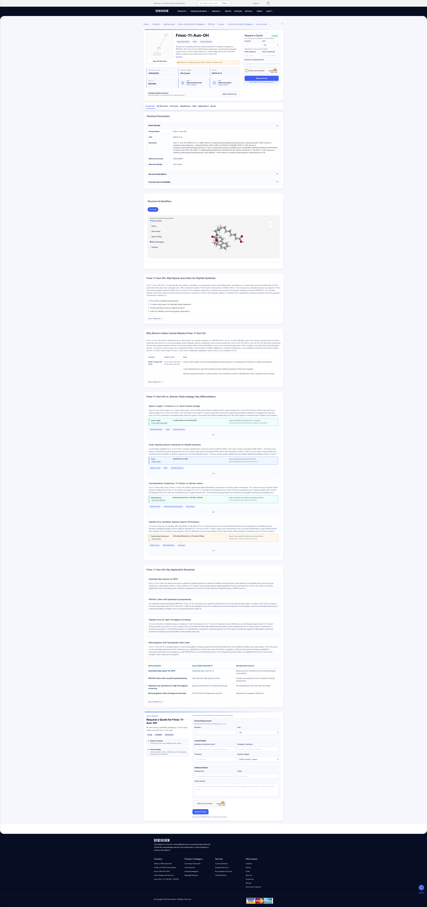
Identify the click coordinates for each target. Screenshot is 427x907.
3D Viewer (153, 209)
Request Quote (261, 78)
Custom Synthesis (221, 864)
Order (259, 11)
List (268, 3)
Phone (239, 771)
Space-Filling (156, 237)
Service (228, 11)
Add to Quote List (229, 94)
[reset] (270, 218)
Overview (174, 106)
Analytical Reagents (191, 871)
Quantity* (248, 41)
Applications (203, 106)
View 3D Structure (160, 61)
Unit (239, 727)
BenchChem (162, 11)
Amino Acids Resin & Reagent (240, 24)
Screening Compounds (192, 864)
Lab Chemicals (190, 867)
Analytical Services (221, 867)
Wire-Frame (155, 231)
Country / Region (243, 754)
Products (182, 11)
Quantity (198, 727)
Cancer (221, 24)
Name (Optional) (250, 52)
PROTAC (211, 24)
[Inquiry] (421, 887)
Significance (185, 106)
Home (145, 24)
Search (224, 3)
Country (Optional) (268, 52)
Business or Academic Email (205, 744)
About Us (249, 875)
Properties (150, 106)
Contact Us (250, 879)
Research (216, 11)
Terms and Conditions (253, 887)
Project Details (199, 781)
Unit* (264, 41)
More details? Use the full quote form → (262, 82)
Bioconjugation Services (223, 871)
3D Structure (162, 106)
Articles (248, 11)
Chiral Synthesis (220, 875)
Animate (154, 247)
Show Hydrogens (157, 242)
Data (194, 106)
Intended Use (199, 771)
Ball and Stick (156, 221)
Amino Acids (261, 24)
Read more (179, 57)
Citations (238, 11)
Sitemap (248, 883)
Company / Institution (245, 744)
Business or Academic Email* (254, 60)
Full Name (198, 754)
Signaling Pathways (199, 11)
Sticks (153, 226)
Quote (213, 106)
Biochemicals (169, 24)
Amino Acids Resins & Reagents (191, 24)
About (269, 11)
